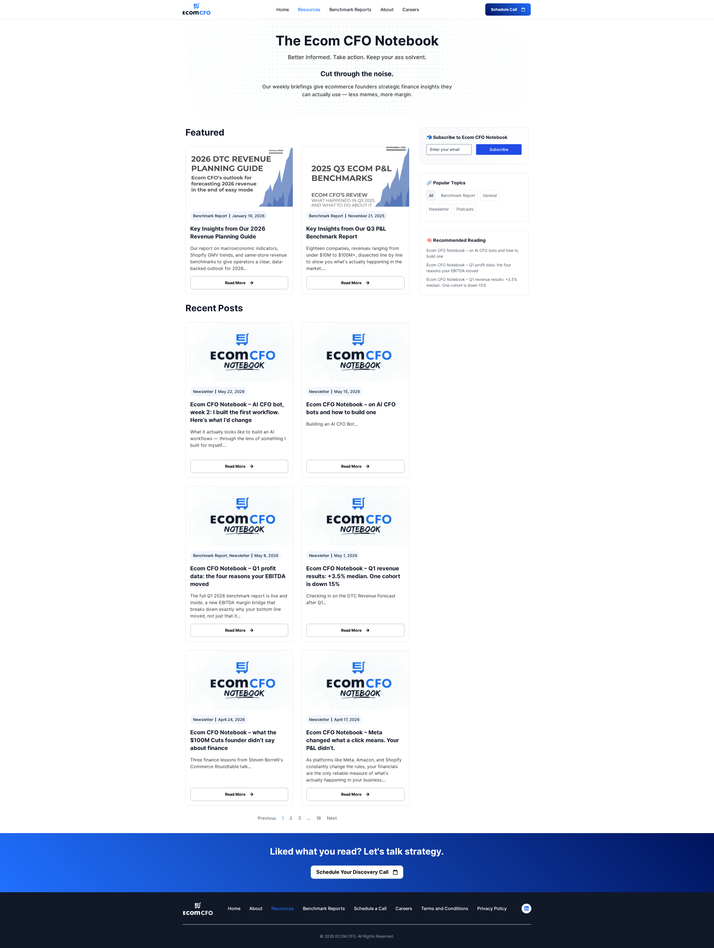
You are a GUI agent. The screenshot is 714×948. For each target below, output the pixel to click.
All (431, 195)
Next (332, 818)
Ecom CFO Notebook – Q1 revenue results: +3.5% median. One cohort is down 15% (353, 576)
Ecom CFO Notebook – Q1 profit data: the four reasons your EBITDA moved (238, 576)
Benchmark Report (458, 195)
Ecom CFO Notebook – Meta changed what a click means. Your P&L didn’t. (352, 740)
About (387, 9)
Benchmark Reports (350, 9)
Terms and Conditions (444, 908)
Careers (410, 9)
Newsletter (439, 209)
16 (318, 818)
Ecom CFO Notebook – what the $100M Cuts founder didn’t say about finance (233, 740)
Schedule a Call (370, 908)
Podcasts (465, 209)
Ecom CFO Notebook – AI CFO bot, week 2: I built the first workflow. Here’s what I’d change (237, 412)
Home (282, 9)
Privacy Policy (492, 908)
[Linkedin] (526, 908)
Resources (309, 9)
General (490, 195)
